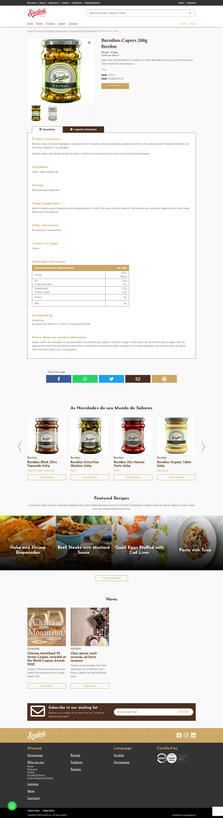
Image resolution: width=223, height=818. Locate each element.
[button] (89, 42)
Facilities (65, 3)
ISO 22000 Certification (36, 775)
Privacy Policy (33, 810)
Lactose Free (49, 470)
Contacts (72, 23)
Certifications (77, 3)
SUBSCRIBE (183, 711)
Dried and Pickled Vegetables (83, 31)
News (193, 23)
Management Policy (92, 3)
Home (30, 23)
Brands (39, 23)
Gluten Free (31, 470)
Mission (42, 3)
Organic (165, 470)
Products (50, 23)
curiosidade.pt (189, 815)
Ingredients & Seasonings (56, 31)
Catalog (61, 23)
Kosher (104, 69)
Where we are (54, 3)
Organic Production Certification (40, 778)
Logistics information (85, 129)
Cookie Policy (48, 810)
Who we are (31, 3)
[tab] (47, 129)
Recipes (183, 23)
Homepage (35, 755)
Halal (159, 470)
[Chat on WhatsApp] (12, 805)
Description (49, 129)
